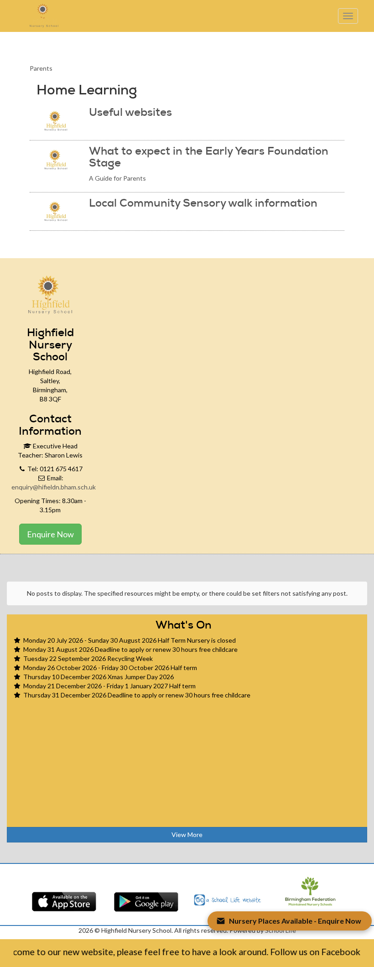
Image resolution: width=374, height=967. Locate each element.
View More (187, 834)
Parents (41, 68)
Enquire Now (50, 534)
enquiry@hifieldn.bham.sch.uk (53, 487)
